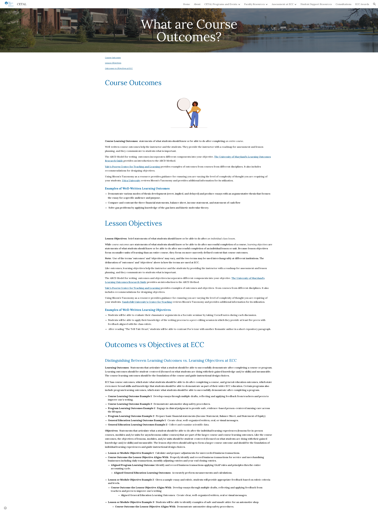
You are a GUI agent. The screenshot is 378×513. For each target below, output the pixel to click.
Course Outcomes (113, 57)
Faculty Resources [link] (254, 4)
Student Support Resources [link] (316, 4)
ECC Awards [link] (362, 4)
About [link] (197, 4)
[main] (189, 30)
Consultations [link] (343, 4)
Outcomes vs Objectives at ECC (119, 68)
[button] (374, 4)
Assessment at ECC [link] (283, 4)
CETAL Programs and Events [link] (220, 4)
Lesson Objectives (113, 63)
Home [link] (186, 4)
